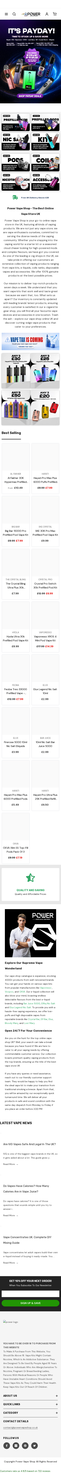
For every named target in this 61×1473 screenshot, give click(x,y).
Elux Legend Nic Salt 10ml (45, 691)
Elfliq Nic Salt (48, 1003)
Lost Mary (29, 1023)
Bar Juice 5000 (32, 1003)
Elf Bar (44, 1019)
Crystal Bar (34, 1019)
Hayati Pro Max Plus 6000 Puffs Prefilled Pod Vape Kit (45, 480)
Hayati (45, 473)
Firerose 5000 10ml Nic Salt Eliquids (15, 744)
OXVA (22, 991)
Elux (45, 685)
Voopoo (9, 991)
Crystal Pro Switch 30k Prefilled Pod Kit (45, 585)
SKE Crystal (45, 526)
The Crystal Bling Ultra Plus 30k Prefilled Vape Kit (16, 586)
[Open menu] (6, 14)
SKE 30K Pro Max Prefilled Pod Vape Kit (45, 533)
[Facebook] (6, 1445)
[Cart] (55, 14)
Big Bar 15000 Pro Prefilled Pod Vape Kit (15, 533)
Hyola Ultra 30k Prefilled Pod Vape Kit (15, 638)
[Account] (47, 14)
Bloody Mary (11, 1023)
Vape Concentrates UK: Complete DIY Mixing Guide (27, 1240)
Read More (10, 1164)
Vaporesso (45, 632)
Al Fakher (15, 473)
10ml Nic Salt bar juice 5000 (45, 744)
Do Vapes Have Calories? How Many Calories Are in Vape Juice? (26, 1188)
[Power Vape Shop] (16, 122)
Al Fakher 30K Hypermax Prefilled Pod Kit (16, 480)
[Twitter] (34, 1445)
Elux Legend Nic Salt (20, 1007)
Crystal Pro (45, 579)
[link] (16, 182)
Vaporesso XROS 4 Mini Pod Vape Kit (45, 638)
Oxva (16, 843)
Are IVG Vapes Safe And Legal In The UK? (29, 1144)
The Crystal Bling (16, 579)
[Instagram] (16, 1445)
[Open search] (14, 14)
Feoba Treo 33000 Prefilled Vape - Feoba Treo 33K (15, 691)
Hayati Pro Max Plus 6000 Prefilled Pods (15, 797)
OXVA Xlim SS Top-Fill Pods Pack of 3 (15, 849)
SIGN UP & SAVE (30, 1303)
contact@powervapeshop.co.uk (20, 1427)
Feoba (15, 685)
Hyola (15, 632)
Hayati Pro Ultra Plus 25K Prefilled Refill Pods (45, 797)
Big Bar (16, 526)
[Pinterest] (25, 1445)
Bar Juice (45, 738)
